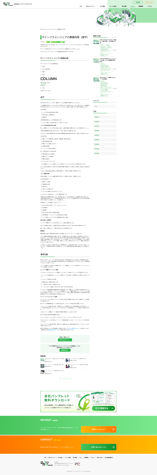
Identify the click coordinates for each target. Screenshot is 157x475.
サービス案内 (113, 6)
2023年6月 (96, 139)
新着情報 (141, 6)
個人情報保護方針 (109, 457)
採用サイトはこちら (99, 429)
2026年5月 (96, 121)
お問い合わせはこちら (98, 447)
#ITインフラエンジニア (55, 42)
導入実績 (124, 6)
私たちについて (90, 6)
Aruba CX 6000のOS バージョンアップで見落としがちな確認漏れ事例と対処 (108, 60)
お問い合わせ (149, 2)
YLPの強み (102, 6)
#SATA (109, 47)
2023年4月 (96, 144)
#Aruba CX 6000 (104, 66)
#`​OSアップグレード (105, 68)
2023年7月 (96, 135)
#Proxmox (103, 47)
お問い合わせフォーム (53, 329)
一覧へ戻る (65, 378)
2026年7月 (96, 117)
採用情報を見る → (65, 350)
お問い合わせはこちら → (65, 339)
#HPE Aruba (103, 85)
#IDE (108, 45)
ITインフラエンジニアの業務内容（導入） (79, 358)
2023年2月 (96, 148)
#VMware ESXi (104, 49)
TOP (81, 6)
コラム (132, 6)
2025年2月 (96, 130)
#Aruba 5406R (104, 83)
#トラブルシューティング (105, 52)
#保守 (63, 42)
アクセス (149, 6)
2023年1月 (96, 153)
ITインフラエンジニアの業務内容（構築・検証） (54, 364)
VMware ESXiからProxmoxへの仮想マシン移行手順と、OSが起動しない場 (108, 41)
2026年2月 (96, 126)
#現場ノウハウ (104, 55)
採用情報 (138, 2)
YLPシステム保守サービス (73, 328)
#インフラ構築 (104, 89)
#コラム (102, 45)
